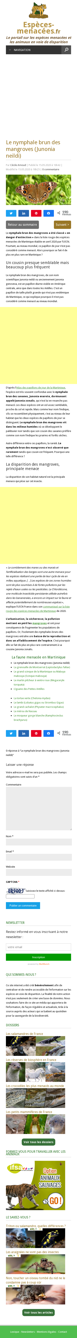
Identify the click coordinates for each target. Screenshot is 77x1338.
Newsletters (28, 1331)
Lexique (14, 1331)
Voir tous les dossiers (38, 1142)
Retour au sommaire (22, 225)
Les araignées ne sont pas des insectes (32, 1252)
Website (10, 866)
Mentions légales (46, 1331)
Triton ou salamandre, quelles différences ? (36, 1226)
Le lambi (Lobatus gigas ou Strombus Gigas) (39, 702)
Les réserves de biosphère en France (31, 1060)
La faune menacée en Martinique (39, 657)
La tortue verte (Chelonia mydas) (32, 698)
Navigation (22, 49)
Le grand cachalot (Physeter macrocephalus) (39, 706)
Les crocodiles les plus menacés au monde (35, 1086)
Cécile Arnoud (18, 165)
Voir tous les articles (38, 1312)
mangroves (39, 623)
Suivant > (62, 225)
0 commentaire (50, 169)
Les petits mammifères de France (29, 1112)
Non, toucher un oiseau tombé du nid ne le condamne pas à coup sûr (35, 1280)
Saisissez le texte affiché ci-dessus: (45, 890)
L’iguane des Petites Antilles (29, 688)
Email (9, 851)
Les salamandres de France (24, 1034)
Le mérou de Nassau (25, 711)
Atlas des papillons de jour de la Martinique (40, 387)
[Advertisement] (38, 94)
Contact (62, 1331)
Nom (8, 836)
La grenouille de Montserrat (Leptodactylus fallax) (42, 667)
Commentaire (13, 784)
